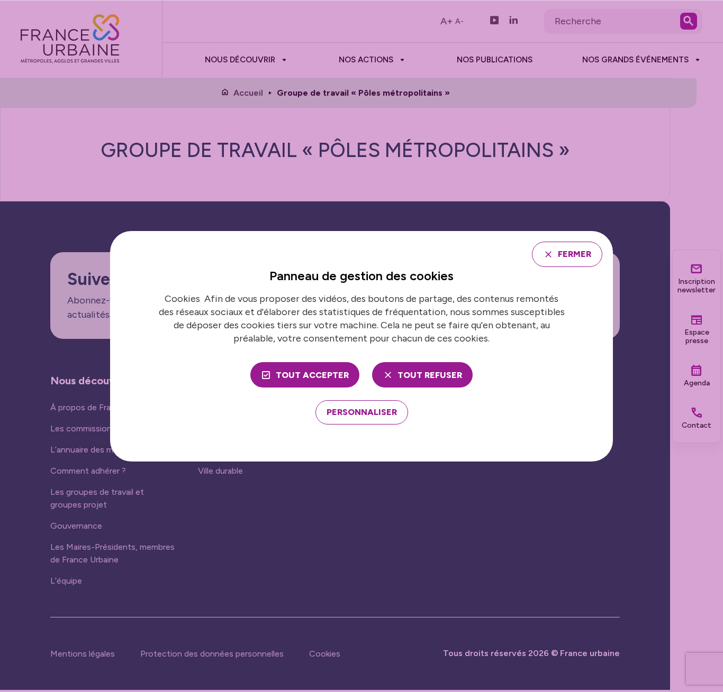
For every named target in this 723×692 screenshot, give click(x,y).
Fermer (574, 254)
